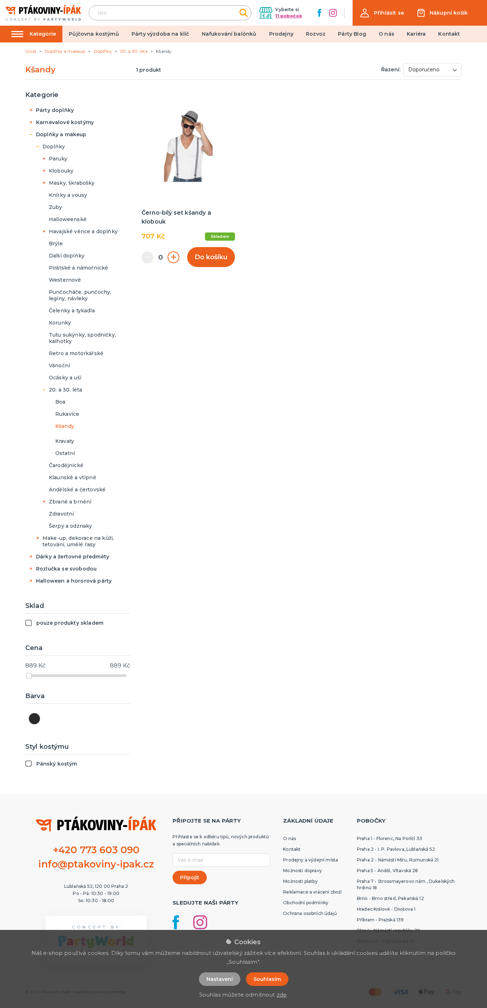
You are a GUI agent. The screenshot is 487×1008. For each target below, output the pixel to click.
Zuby (55, 207)
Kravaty (64, 441)
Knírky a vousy (68, 195)
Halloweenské (68, 219)
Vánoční (59, 365)
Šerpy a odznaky (70, 526)
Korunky (60, 322)
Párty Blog (352, 34)
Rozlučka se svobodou (66, 569)
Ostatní (65, 453)
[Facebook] (319, 13)
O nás (386, 34)
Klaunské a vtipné (72, 477)
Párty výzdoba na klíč (160, 34)
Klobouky (61, 171)
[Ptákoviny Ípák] (43, 12)
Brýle (56, 243)
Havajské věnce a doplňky (83, 231)
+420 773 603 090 (96, 850)
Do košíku (211, 257)
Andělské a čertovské (77, 489)
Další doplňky (66, 255)
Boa (60, 402)
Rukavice (67, 414)
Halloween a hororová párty (74, 581)
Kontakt (449, 34)
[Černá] (34, 719)
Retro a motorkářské (76, 353)
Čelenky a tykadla (72, 310)
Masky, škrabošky (72, 183)
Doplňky (53, 146)
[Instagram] (333, 13)
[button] (382, 13)
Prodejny (281, 34)
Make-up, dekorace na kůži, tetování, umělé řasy (78, 541)
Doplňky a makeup (61, 134)
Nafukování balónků (229, 34)
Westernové (65, 280)
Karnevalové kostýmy (65, 122)
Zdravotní (61, 514)
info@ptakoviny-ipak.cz (96, 864)
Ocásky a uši (65, 377)
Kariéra (416, 34)
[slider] (29, 676)
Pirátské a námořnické (78, 268)
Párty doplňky (55, 110)
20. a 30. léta (65, 390)
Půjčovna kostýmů (94, 34)
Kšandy (64, 426)
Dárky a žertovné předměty (72, 556)
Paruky (58, 158)
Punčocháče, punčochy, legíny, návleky (80, 295)
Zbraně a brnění (70, 501)
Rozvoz (315, 34)
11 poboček (288, 16)
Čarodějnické (66, 465)
